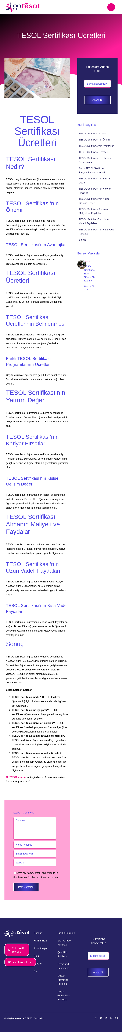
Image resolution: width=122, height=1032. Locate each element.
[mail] (116, 1018)
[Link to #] (111, 7)
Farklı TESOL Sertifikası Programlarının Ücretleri (92, 170)
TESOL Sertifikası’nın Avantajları (96, 146)
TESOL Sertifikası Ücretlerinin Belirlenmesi (95, 160)
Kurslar (87, 261)
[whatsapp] (111, 1018)
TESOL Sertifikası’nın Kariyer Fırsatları (95, 190)
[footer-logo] (16, 931)
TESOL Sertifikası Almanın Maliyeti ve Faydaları (93, 211)
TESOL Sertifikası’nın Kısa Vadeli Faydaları (97, 231)
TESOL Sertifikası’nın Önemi (94, 139)
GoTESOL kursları (16, 777)
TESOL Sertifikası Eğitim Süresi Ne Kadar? (89, 273)
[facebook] (96, 1018)
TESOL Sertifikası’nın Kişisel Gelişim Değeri (94, 201)
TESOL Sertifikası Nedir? (92, 133)
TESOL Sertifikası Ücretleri (93, 152)
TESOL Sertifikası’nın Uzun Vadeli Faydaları (94, 221)
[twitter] (101, 1018)
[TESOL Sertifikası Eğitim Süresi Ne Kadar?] (81, 261)
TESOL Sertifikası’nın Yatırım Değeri (94, 180)
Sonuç (82, 239)
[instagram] (106, 1018)
